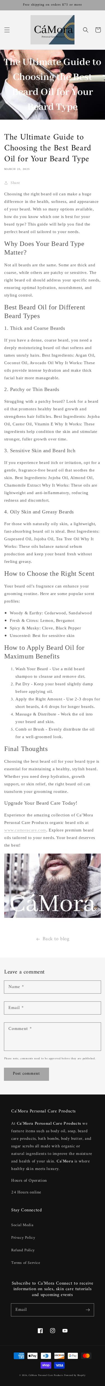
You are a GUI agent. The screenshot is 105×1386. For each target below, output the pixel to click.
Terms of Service (25, 1262)
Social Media (22, 1225)
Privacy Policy (23, 1237)
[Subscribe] (87, 1310)
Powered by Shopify (75, 1375)
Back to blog (56, 939)
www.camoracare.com (25, 830)
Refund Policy (23, 1250)
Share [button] (15, 182)
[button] (7, 30)
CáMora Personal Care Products (46, 1375)
